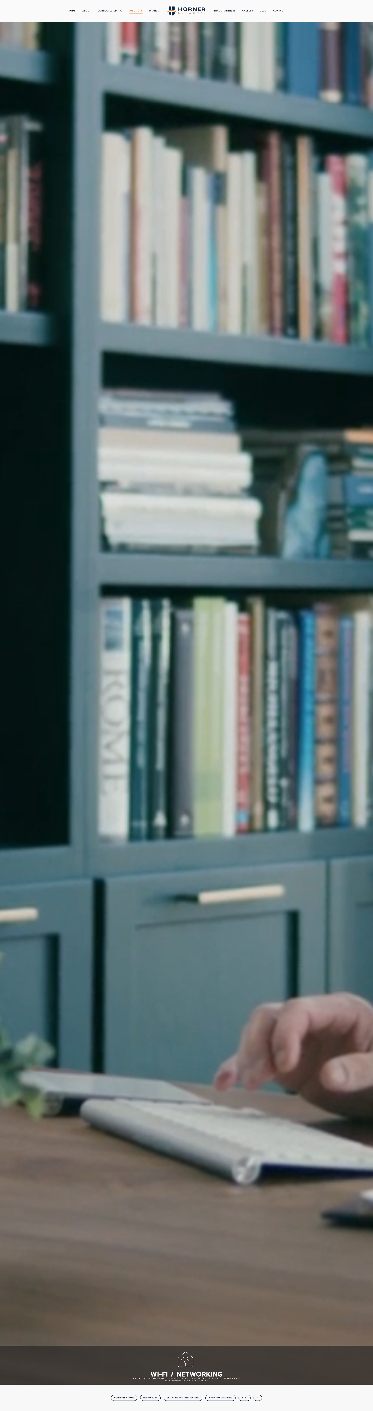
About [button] (86, 10)
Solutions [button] (136, 10)
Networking (150, 1397)
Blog (263, 10)
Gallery (247, 10)
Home (72, 10)
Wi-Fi (244, 1397)
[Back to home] (186, 11)
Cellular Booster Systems (183, 1397)
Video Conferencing (220, 1397)
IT (258, 1397)
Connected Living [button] (110, 10)
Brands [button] (154, 10)
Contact (279, 10)
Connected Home (124, 1397)
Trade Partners (225, 10)
